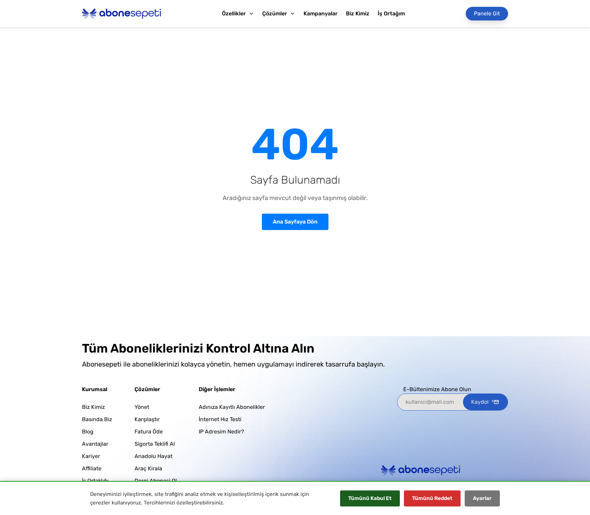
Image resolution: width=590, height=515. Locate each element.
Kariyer (91, 456)
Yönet (142, 407)
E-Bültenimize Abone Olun (437, 389)
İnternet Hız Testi (220, 419)
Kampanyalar (321, 13)
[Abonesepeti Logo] (121, 13)
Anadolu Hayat (153, 456)
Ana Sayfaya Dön (295, 221)
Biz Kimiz (357, 13)
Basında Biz (97, 419)
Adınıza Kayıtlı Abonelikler (232, 407)
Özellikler (234, 13)
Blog (88, 431)
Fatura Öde (149, 431)
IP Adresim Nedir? (221, 431)
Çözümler (274, 13)
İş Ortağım (391, 13)
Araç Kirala (148, 468)
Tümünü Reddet (432, 498)
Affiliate (91, 468)
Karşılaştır (147, 419)
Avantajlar (95, 444)
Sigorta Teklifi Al (155, 444)
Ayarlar (482, 498)
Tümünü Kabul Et (370, 498)
